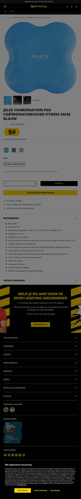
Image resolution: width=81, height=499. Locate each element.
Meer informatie (21, 485)
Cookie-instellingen (40, 490)
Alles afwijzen (55, 490)
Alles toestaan (23, 490)
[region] (40, 480)
